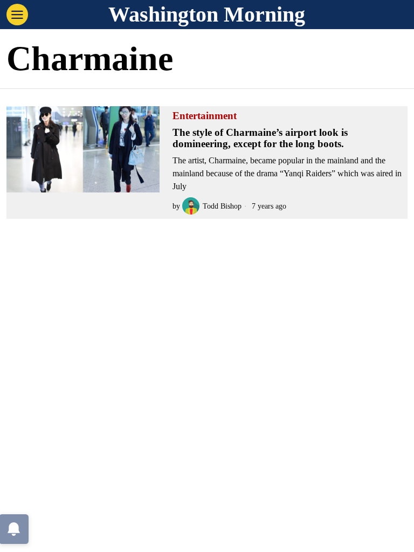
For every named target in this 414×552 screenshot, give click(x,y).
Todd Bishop (222, 206)
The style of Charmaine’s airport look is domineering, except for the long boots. (260, 138)
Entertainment (204, 116)
